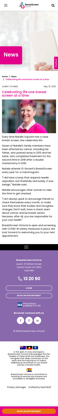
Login (29, 288)
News (14, 76)
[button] (53, 5)
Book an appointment (29, 295)
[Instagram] (29, 320)
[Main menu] (5, 5)
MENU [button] (32, 247)
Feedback (56, 63)
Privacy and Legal (16, 387)
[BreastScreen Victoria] (29, 5)
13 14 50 (37, 305)
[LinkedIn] (37, 320)
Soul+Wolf (45, 387)
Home (5, 76)
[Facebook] (20, 320)
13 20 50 (31, 279)
